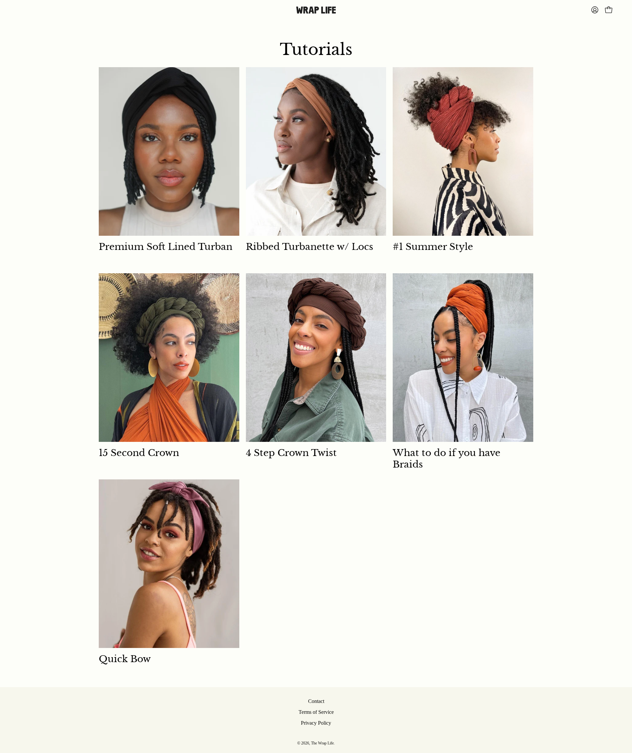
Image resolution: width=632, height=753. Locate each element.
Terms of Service (316, 712)
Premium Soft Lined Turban (165, 247)
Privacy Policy (316, 723)
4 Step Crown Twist (291, 453)
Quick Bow (125, 659)
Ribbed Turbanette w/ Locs (309, 247)
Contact (316, 701)
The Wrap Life (322, 743)
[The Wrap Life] (316, 10)
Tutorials (316, 49)
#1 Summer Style (433, 247)
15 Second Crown (139, 453)
